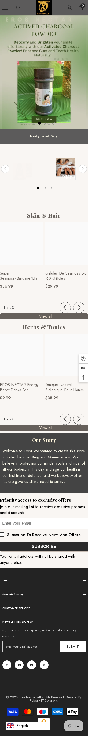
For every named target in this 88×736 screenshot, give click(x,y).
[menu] (5, 8)
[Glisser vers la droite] (78, 307)
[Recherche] (18, 8)
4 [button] (49, 123)
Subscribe (44, 546)
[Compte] (69, 7)
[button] (5, 169)
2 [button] (39, 123)
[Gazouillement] (44, 664)
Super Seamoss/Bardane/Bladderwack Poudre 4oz (21, 276)
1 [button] (35, 123)
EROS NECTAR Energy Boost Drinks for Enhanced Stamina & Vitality (19, 387)
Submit (73, 646)
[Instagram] (19, 664)
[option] (44, 72)
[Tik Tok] (31, 664)
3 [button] (44, 123)
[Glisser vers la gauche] (65, 307)
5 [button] (53, 123)
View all (45, 316)
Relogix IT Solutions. (44, 700)
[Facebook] (6, 664)
